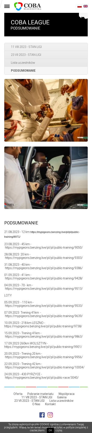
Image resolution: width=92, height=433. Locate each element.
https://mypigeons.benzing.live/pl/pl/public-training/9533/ (44, 305)
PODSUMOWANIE (23, 70)
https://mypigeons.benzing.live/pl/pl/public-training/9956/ (44, 357)
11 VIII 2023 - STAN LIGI (26, 47)
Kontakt (50, 404)
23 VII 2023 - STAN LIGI (26, 54)
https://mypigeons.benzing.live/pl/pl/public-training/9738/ (43, 326)
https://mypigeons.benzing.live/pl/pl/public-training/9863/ (44, 336)
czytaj (59, 430)
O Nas (36, 404)
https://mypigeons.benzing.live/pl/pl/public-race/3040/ (42, 377)
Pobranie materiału (40, 394)
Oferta (17, 394)
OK (50, 430)
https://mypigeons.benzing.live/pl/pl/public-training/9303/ (44, 258)
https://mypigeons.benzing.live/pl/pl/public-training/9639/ (44, 316)
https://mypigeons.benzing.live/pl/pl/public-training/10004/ (45, 367)
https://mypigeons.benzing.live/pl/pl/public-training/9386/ (44, 268)
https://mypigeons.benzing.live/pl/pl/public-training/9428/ (44, 278)
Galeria (62, 397)
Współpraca (66, 394)
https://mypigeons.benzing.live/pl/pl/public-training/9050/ (44, 247)
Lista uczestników (23, 62)
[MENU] (7, 6)
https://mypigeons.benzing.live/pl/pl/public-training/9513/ (44, 288)
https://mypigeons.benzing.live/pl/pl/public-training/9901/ (43, 346)
